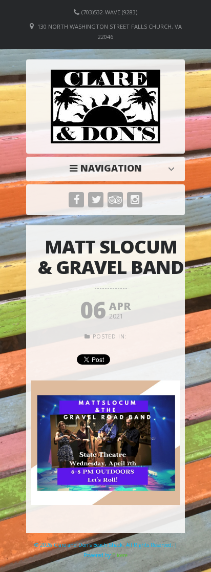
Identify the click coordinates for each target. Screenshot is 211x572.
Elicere (120, 555)
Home (108, 168)
